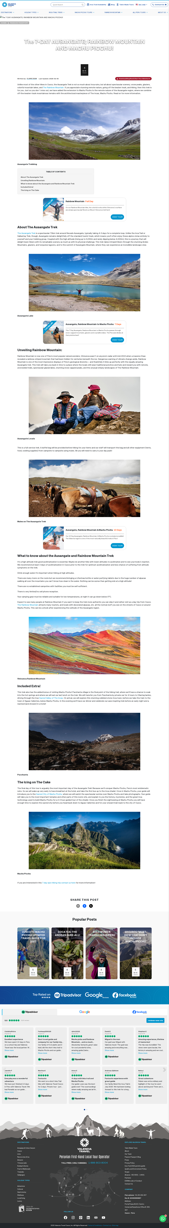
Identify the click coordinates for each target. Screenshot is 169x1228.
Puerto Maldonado (23, 1169)
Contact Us (159, 5)
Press (127, 1160)
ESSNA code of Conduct (133, 1181)
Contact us (107, 1225)
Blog (113, 5)
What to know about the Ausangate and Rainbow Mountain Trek (47, 184)
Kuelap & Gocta (22, 1166)
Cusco (19, 1151)
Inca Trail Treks (55, 12)
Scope (127, 1172)
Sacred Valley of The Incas (51, 698)
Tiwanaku (20, 1172)
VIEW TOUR (117, 217)
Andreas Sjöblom (111, 1071)
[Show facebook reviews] (139, 1012)
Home (4, 23)
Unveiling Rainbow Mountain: (33, 180)
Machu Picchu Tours (83, 12)
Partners (128, 1178)
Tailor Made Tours (126, 5)
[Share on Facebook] (84, 906)
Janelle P (8, 1071)
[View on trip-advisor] (18, 1057)
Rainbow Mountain (112, 12)
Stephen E (142, 1031)
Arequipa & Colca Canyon (26, 1148)
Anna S (74, 1071)
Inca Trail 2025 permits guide (135, 1166)
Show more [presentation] (9, 1050)
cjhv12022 (76, 1031)
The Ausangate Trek (26, 233)
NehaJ (140, 1071)
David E (108, 1031)
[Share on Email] (78, 906)
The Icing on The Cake (30, 190)
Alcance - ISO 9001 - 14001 (135, 1175)
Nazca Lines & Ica (23, 1157)
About (127, 1151)
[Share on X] (91, 906)
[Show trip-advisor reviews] (29, 1012)
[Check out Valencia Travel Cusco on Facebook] (65, 1217)
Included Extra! (27, 187)
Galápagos (21, 1175)
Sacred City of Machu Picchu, (49, 794)
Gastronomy (21, 1192)
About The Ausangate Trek (32, 177)
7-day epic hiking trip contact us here (59, 882)
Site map (115, 1225)
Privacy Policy (130, 1163)
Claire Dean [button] (32, 78)
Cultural (20, 1189)
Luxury (19, 1201)
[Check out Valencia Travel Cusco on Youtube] (103, 1217)
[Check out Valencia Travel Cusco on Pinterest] (80, 1217)
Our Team (128, 1154)
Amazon (20, 1160)
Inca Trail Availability (98, 5)
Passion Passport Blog (133, 1157)
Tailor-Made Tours (131, 1148)
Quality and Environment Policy (135, 1169)
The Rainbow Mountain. (53, 87)
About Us (162, 12)
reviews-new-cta (155, 1020)
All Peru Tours (139, 12)
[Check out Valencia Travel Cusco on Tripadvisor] (96, 1217)
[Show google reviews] (84, 1012)
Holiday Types (30, 12)
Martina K (42, 1071)
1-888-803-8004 (98, 1162)
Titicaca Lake (22, 1163)
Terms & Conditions (95, 1225)
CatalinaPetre (10, 1031)
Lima (19, 1154)
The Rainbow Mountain (28, 605)
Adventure (21, 1186)
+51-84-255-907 (141, 1195)
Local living (21, 1198)
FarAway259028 (44, 1031)
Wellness (20, 1195)
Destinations (6, 12)
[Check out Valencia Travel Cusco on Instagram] (73, 1217)
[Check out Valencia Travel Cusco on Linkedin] (88, 1217)
